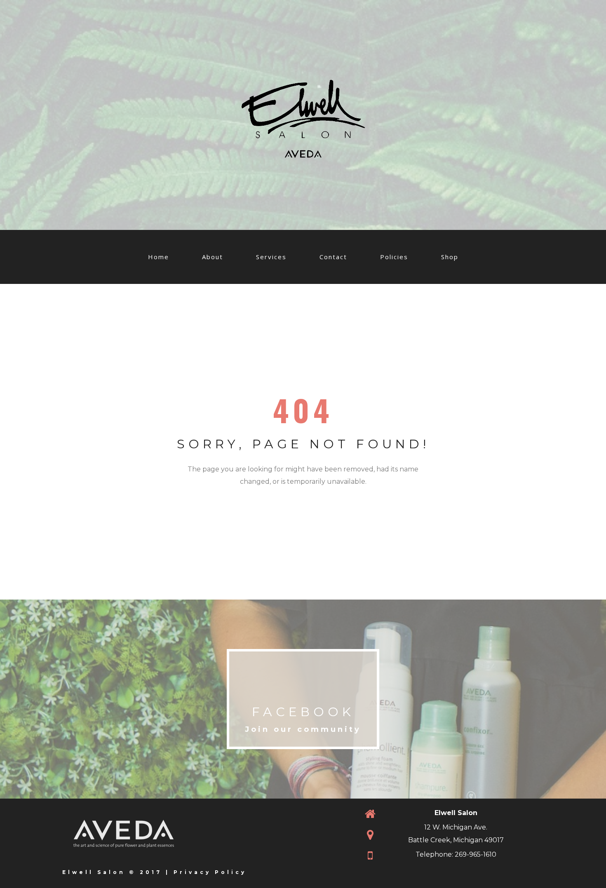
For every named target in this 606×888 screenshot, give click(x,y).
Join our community (303, 729)
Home (158, 257)
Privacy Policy (210, 872)
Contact (333, 257)
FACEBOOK (303, 711)
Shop (449, 257)
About (212, 257)
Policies (394, 257)
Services (271, 257)
